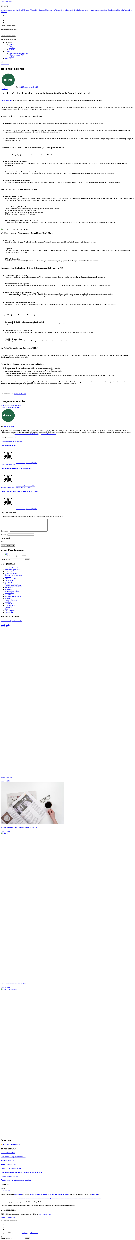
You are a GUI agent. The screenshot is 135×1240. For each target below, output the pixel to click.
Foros (10, 46)
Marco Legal (94, 1194)
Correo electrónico (7, 538)
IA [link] (28, 214)
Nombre (4, 534)
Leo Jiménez (20, 463)
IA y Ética (8, 594)
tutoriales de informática (48, 434)
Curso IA (12, 44)
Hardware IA (9, 587)
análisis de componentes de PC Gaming (27, 434)
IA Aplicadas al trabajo (12, 591)
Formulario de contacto (11, 1144)
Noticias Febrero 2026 (7, 777)
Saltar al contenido (6, 1)
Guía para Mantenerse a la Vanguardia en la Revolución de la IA (19, 827)
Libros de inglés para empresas (10, 407)
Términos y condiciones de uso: (18, 53)
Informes (11, 49)
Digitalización (9, 580)
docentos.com (18, 1194)
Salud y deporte (10, 610)
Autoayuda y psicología (12, 570)
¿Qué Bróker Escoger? (8, 445)
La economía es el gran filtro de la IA (11, 621)
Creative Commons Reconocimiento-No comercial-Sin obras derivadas (49, 1194)
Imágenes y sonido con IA (13, 596)
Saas (6, 609)
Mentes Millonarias (11, 600)
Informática (8, 598)
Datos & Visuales (10, 578)
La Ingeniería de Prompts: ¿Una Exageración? (16, 468)
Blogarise (24, 1233)
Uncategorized (9, 612)
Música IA (8, 602)
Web (2, 542)
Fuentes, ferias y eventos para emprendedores (13, 983)
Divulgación (8, 582)
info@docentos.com (20, 394)
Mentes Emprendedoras (8, 26)
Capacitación (5, 64)
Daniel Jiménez (23, 87)
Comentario (5, 531)
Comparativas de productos (13, 575)
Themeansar (34, 1233)
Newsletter (12, 48)
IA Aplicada (27, 487)
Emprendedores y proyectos (13, 586)
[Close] (1, 1236)
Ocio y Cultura (9, 603)
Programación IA (10, 605)
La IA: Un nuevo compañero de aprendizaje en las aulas (19, 491)
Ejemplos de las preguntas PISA (11, 405)
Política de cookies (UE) (16, 55)
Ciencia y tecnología (11, 573)
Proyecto (7, 51)
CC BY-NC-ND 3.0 (7, 1190)
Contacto (11, 57)
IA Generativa (9, 593)
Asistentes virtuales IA (8, 487)
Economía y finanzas (15, 441)
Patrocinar (8, 58)
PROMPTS (13, 464)
